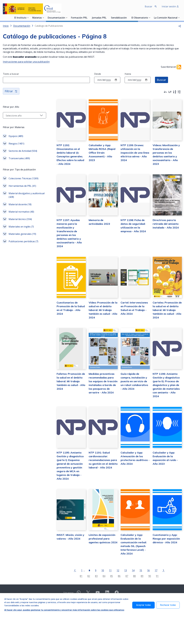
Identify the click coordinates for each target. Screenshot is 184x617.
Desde (97, 73)
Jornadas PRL (99, 18)
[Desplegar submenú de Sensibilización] (128, 18)
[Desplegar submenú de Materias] (43, 18)
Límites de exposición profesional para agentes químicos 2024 (103, 538)
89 (142, 575)
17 (156, 570)
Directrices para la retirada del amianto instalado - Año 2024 (166, 223)
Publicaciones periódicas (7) (23, 241)
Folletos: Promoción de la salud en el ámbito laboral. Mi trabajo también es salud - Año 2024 (71, 381)
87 (126, 575)
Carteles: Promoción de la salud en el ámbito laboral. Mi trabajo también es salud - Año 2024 (167, 310)
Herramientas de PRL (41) (22, 185)
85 (111, 575)
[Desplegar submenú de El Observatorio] (149, 18)
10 (102, 570)
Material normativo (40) (21, 211)
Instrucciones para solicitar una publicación (26, 61)
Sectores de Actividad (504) (23, 150)
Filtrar (9, 91)
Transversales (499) (19, 158)
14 (133, 570)
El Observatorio (139, 18)
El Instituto (20, 18)
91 (157, 575)
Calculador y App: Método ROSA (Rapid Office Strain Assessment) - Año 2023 (102, 153)
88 (134, 575)
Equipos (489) (16, 136)
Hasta (128, 73)
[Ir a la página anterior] (75, 570)
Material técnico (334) (20, 219)
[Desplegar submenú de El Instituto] (27, 18)
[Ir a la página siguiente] (163, 570)
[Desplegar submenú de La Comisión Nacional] (178, 18)
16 (148, 570)
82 (88, 575)
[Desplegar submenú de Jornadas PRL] (107, 18)
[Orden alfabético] (174, 92)
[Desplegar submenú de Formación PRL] (88, 18)
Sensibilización (119, 18)
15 (140, 570)
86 (119, 575)
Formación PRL (79, 18)
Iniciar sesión (169, 6)
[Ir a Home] (32, 8)
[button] (179, 26)
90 (149, 575)
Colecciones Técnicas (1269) (23, 178)
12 (118, 570)
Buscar (161, 80)
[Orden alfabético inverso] (179, 92)
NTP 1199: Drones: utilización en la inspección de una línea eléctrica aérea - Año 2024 (135, 153)
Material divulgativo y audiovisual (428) (27, 195)
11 (110, 570)
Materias (37, 18)
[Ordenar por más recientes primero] (165, 92)
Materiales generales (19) (22, 233)
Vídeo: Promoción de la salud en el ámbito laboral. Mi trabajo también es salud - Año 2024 (103, 310)
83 (96, 575)
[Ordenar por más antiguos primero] (170, 92)
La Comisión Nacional (165, 18)
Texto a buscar (11, 73)
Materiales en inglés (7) (21, 226)
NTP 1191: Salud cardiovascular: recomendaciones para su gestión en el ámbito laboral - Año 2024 (103, 460)
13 (125, 570)
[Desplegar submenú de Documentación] (66, 18)
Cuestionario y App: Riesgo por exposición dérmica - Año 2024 (166, 538)
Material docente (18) (20, 204)
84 (104, 575)
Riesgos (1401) (16, 143)
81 (81, 575)
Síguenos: (68, 592)
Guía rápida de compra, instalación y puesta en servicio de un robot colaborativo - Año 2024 (134, 381)
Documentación (56, 18)
